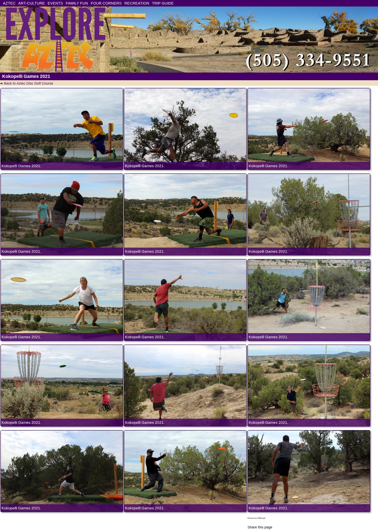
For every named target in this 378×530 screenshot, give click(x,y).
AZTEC (9, 3)
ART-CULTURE (31, 3)
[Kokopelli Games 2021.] (62, 129)
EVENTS (55, 3)
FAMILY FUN (77, 3)
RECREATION (136, 3)
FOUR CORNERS (106, 3)
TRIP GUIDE (163, 3)
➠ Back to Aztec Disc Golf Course (26, 83)
